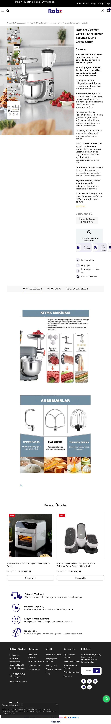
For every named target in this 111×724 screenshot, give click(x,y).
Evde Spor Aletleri (71, 672)
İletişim (49, 673)
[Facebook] (83, 681)
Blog (93, 3)
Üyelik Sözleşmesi (54, 669)
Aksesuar (68, 676)
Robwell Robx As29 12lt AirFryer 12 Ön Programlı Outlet (28, 564)
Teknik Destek (82, 3)
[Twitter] (89, 681)
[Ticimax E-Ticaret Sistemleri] (55, 722)
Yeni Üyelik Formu (53, 654)
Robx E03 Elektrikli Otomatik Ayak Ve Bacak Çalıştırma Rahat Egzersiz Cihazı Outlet (76, 564)
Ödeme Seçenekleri (77, 288)
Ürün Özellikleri (32, 288)
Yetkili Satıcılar (34, 665)
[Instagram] (95, 681)
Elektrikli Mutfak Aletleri (70, 666)
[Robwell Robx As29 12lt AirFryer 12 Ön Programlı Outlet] (30, 535)
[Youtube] (83, 687)
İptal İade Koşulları (32, 656)
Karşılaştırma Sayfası (51, 660)
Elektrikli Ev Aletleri (72, 661)
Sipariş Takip (51, 665)
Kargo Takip (104, 3)
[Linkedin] (89, 687)
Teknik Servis (34, 669)
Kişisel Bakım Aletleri (69, 656)
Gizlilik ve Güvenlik (36, 661)
